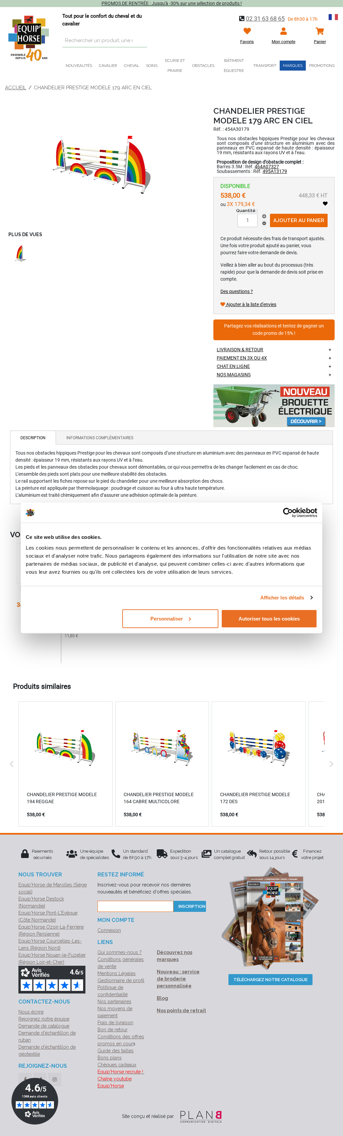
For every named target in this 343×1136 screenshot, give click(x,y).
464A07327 (267, 166)
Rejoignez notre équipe (43, 1019)
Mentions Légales (116, 973)
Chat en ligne (233, 366)
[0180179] (102, 165)
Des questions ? (236, 291)
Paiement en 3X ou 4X (242, 358)
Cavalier (108, 65)
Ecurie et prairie (175, 65)
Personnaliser (166, 618)
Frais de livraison (115, 1022)
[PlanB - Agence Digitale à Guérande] (198, 1116)
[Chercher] (140, 41)
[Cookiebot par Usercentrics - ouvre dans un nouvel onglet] (288, 513)
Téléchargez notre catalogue (270, 979)
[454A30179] (19, 253)
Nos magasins (234, 374)
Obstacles (203, 65)
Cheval (131, 65)
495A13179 (275, 171)
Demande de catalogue (43, 1026)
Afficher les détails (282, 597)
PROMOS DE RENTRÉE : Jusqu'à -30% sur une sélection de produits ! (171, 3)
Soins (151, 65)
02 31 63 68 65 (265, 18)
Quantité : (247, 210)
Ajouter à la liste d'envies (250, 304)
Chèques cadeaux (116, 1064)
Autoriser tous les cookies (269, 618)
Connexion (109, 930)
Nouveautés (79, 65)
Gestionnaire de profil (120, 980)
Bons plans (109, 1057)
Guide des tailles (115, 1050)
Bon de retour (112, 1029)
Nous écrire (31, 1012)
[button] (11, 764)
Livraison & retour (240, 349)
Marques (292, 65)
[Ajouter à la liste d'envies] (325, 203)
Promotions (322, 65)
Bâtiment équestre (234, 65)
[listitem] (65, 764)
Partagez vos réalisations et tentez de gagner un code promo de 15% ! (274, 329)
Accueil (15, 88)
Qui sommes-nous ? (119, 952)
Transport (264, 65)
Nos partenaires (114, 1001)
